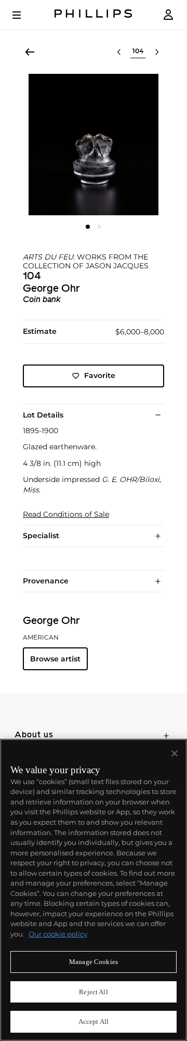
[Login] (168, 14)
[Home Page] (93, 14)
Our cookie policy (58, 934)
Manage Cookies (93, 962)
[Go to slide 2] (99, 226)
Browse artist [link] (55, 658)
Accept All (93, 1021)
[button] (93, 144)
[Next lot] (157, 52)
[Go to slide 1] (87, 226)
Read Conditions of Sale (66, 514)
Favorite (99, 375)
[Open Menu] (23, 15)
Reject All (93, 992)
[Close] (174, 753)
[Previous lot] (119, 52)
